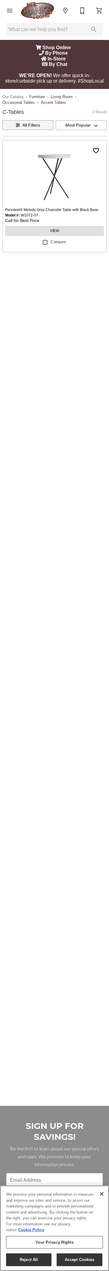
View (54, 231)
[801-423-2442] (82, 10)
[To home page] (37, 11)
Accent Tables (53, 102)
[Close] (101, 1194)
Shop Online (57, 47)
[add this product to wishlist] (96, 150)
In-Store (57, 58)
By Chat (57, 64)
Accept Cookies (79, 1259)
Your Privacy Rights (54, 1242)
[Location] (65, 10)
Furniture (37, 96)
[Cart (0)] (99, 10)
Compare (58, 242)
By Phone (57, 53)
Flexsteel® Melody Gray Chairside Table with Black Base (51, 210)
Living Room (62, 96)
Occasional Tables (18, 102)
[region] (54, 1228)
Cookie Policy (31, 1230)
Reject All (29, 1259)
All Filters (31, 125)
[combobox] (81, 125)
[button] (9, 10)
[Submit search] (94, 29)
